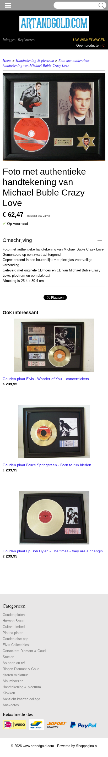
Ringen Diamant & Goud (21, 669)
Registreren (26, 39)
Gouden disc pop (15, 639)
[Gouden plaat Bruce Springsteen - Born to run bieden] (54, 431)
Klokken (9, 693)
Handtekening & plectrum (35, 60)
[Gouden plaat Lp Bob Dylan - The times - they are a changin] (54, 517)
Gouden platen (14, 615)
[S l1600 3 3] (54, 117)
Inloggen (9, 39)
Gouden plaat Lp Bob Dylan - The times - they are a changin (53, 551)
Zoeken (100, 5)
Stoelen (8, 657)
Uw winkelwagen (89, 40)
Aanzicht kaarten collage (21, 699)
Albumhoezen (13, 681)
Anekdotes (11, 705)
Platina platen (13, 633)
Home (7, 60)
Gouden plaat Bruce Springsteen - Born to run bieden (47, 465)
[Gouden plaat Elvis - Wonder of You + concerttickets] (54, 345)
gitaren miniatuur (15, 675)
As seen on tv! (14, 663)
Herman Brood (13, 621)
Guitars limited (14, 627)
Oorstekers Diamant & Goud (24, 651)
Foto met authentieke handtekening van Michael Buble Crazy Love (46, 63)
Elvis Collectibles (16, 645)
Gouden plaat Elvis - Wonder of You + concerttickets (46, 379)
